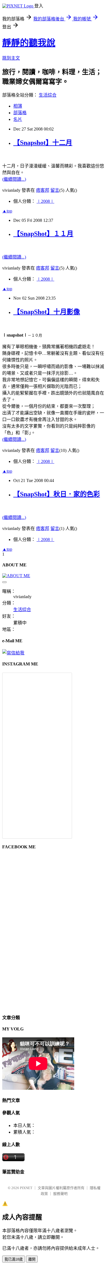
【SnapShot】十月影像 (46, 311)
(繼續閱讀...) (14, 179)
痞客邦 (42, 190)
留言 (54, 190)
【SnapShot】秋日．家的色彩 (56, 494)
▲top (7, 211)
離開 (31, 1259)
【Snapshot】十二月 (42, 142)
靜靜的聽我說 (28, 43)
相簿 (17, 106)
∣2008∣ (45, 201)
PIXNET (26, 1188)
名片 (17, 119)
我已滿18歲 (13, 1259)
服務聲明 (60, 1194)
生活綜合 (47, 95)
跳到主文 (11, 58)
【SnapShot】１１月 (43, 233)
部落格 (20, 112)
